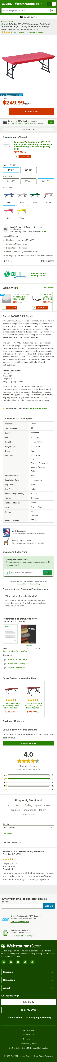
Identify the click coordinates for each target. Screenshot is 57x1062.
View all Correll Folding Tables (38, 274)
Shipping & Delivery (40, 1017)
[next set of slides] (54, 301)
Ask (48, 572)
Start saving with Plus (20, 921)
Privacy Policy (35, 584)
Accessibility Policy (28, 1044)
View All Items (49, 288)
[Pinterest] (32, 962)
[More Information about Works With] (17, 287)
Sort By (6, 824)
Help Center (28, 1002)
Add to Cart (24, 156)
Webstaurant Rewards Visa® (23, 123)
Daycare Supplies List (23, 668)
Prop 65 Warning (38, 408)
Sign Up (49, 906)
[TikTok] (25, 962)
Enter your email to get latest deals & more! (24, 900)
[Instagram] (3, 962)
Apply (51, 122)
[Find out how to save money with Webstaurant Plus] (2, 295)
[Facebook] (18, 962)
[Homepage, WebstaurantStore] (28, 3)
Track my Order (28, 1009)
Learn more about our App (22, 936)
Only (5, 99)
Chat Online (15, 1017)
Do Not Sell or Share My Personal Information (28, 1048)
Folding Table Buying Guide (26, 664)
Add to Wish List (28, 129)
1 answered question (34, 32)
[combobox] (28, 10)
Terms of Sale (28, 1030)
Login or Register (28, 743)
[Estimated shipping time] (45, 231)
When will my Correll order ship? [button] (21, 596)
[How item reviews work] (39, 769)
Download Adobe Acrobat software (16, 651)
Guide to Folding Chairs (24, 660)
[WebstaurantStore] (28, 946)
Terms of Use (21, 584)
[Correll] (15, 274)
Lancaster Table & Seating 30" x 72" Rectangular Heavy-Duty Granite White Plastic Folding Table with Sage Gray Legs (33, 145)
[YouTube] (11, 962)
